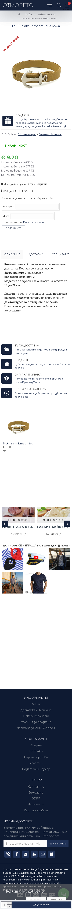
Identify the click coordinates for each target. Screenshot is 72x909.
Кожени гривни (46, 14)
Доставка (36, 254)
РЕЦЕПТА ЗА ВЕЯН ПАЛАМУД (18, 527)
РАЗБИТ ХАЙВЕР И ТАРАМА (53, 527)
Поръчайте (13, 228)
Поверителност (34, 222)
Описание (12, 254)
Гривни (29, 14)
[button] (5, 524)
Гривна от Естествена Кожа (18, 443)
